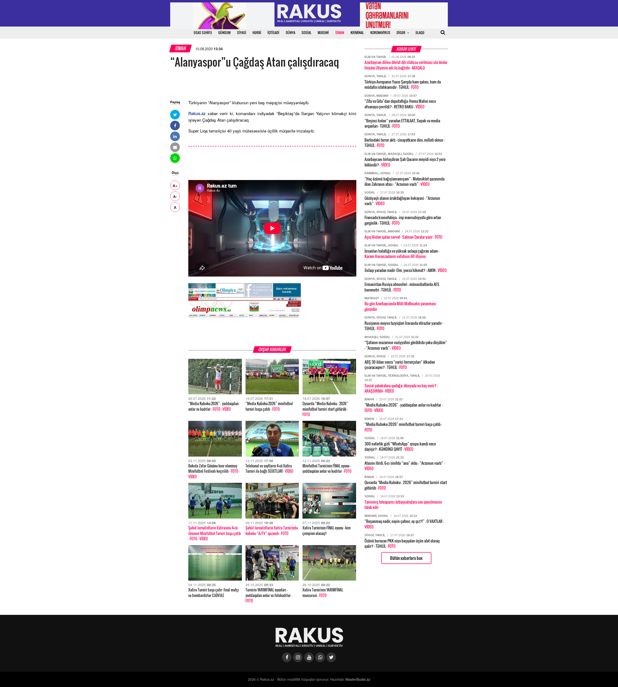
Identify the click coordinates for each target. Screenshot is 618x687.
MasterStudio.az (357, 679)
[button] (175, 114)
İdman (180, 48)
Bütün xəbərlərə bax (406, 558)
